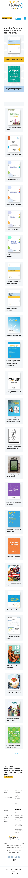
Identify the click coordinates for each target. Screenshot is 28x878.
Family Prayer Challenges (13, 204)
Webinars (6, 813)
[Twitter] (16, 857)
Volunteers (17, 792)
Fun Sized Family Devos (13, 179)
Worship (17, 801)
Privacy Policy (17, 873)
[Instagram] (12, 857)
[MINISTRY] (14, 840)
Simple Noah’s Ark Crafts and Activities (18, 825)
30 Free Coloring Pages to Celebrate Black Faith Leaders (13, 448)
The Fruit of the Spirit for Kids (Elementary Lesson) (19, 820)
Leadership (17, 798)
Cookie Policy (9, 873)
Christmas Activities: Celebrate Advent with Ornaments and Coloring (13, 419)
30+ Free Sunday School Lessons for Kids (19, 814)
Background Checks (7, 820)
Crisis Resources (17, 804)
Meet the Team (8, 797)
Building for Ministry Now (13, 335)
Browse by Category (10, 104)
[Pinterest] (19, 857)
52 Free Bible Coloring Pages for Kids (19, 831)
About (5, 792)
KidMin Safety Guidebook (13, 154)
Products (6, 817)
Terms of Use (14, 875)
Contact (6, 795)
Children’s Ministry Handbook (14, 59)
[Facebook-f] (9, 857)
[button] (25, 18)
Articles (6, 810)
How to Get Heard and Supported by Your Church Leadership (13, 502)
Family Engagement (18, 795)
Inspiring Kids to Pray (12, 230)
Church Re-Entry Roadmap (13, 610)
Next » (18, 754)
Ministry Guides (8, 815)
